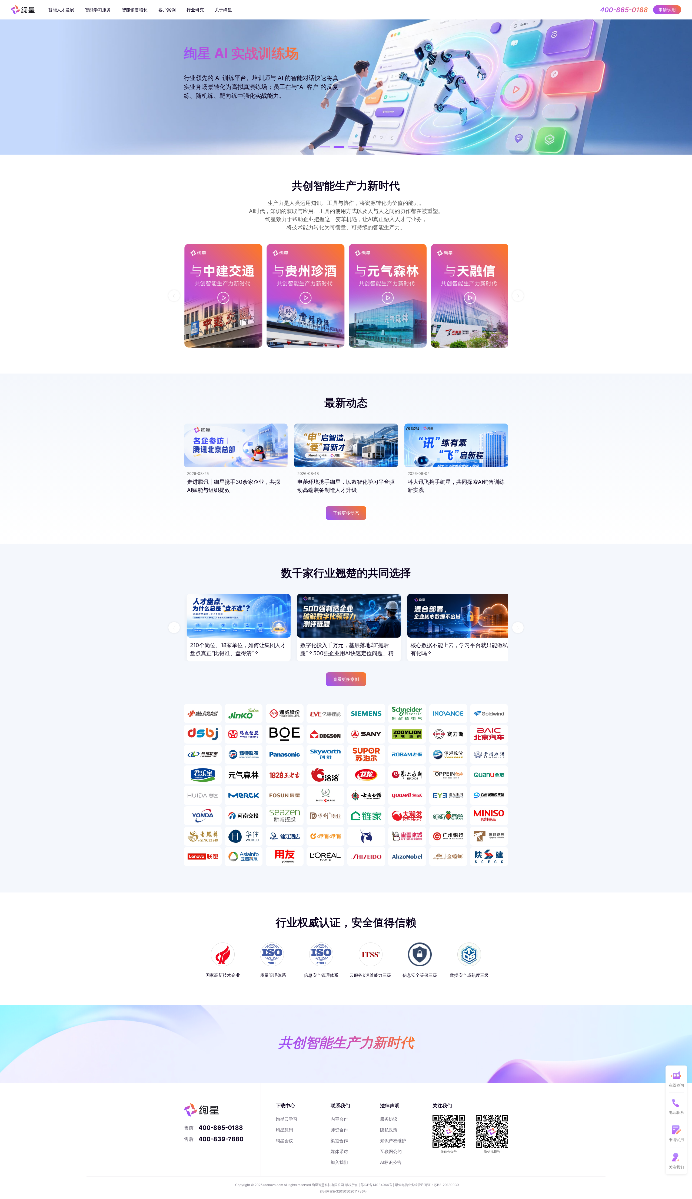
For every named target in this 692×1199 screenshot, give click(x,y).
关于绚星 (223, 9)
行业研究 (195, 9)
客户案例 (167, 9)
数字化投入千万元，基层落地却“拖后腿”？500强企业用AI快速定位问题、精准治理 (233, 653)
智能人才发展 (61, 9)
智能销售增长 (135, 9)
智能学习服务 (98, 9)
